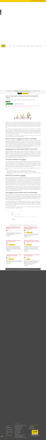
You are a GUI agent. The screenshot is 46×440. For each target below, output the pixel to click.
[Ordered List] (17, 216)
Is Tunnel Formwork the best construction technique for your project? (13, 241)
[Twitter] (9, 101)
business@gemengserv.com (41, 0)
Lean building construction (10, 105)
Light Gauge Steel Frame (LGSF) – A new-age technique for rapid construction (13, 255)
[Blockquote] (19, 216)
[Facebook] (8, 101)
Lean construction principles (30, 105)
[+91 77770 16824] (29, 427)
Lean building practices (16, 105)
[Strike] (16, 216)
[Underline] (15, 216)
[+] (22, 216)
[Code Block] (20, 216)
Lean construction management (23, 105)
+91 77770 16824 (33, 0)
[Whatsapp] (7, 101)
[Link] (21, 216)
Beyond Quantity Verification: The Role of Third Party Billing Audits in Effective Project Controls (13, 227)
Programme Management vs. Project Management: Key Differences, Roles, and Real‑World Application (31, 227)
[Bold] (14, 216)
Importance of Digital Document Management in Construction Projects (32, 255)
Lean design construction (37, 105)
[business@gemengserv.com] (29, 428)
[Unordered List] (18, 216)
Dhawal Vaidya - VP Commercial (30, 232)
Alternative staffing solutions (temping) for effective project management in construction (32, 241)
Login (34, 212)
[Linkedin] (6, 101)
